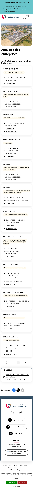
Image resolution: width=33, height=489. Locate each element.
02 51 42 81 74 (18, 420)
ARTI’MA (6, 164)
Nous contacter (11, 132)
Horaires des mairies (18, 427)
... (18, 362)
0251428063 (10, 306)
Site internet (10, 83)
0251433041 (10, 203)
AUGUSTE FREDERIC (11, 265)
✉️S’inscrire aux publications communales (16, 452)
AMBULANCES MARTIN (12, 140)
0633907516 (10, 329)
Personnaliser (17, 486)
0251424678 (10, 156)
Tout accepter (11, 482)
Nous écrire (18, 433)
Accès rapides (27, 18)
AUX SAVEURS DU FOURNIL (13, 292)
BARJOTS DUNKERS (10, 337)
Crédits (21, 468)
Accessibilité (24, 466)
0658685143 (10, 351)
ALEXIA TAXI (8, 114)
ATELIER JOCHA (9, 211)
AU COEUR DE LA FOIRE (12, 237)
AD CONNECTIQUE (10, 91)
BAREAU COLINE (9, 315)
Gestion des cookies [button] (10, 466)
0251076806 (10, 256)
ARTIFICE (6, 187)
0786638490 (10, 225)
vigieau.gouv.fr (10, 11)
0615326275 (10, 128)
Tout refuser (22, 482)
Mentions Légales (16, 470)
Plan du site (12, 468)
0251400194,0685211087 (14, 281)
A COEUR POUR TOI (10, 69)
